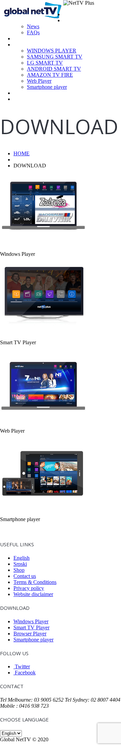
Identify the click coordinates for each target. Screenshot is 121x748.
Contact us (24, 576)
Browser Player (29, 633)
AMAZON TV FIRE (50, 75)
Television (24, 38)
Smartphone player (47, 87)
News (33, 26)
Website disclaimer (33, 594)
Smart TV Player (31, 627)
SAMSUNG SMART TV (54, 57)
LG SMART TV (45, 63)
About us (73, 20)
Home (70, 14)
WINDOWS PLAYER (51, 50)
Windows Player (30, 621)
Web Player (39, 81)
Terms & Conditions (34, 582)
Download (24, 44)
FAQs (33, 32)
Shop (19, 93)
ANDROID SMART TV (54, 69)
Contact (22, 99)
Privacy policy (28, 588)
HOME (21, 153)
